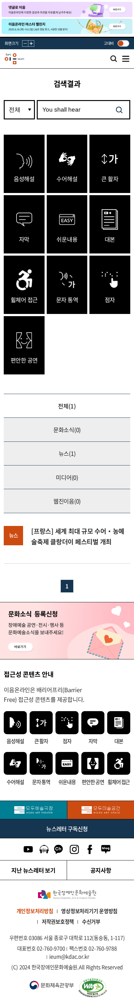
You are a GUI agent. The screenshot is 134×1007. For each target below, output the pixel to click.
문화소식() (67, 429)
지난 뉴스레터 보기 (33, 870)
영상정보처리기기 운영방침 (89, 911)
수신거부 (91, 921)
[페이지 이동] (67, 9)
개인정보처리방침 (35, 911)
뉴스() (67, 453)
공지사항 (100, 870)
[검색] (119, 109)
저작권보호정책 (58, 921)
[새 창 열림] (103, 987)
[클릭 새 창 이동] (67, 894)
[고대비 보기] (123, 43)
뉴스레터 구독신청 (67, 828)
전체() (67, 406)
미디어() (67, 477)
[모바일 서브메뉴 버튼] (125, 59)
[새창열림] (33, 810)
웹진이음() (67, 501)
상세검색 (113, 60)
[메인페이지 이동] (14, 59)
